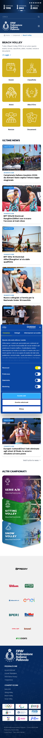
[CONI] (8, 712)
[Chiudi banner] (40, 327)
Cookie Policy (8, 732)
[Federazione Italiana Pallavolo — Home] (12, 26)
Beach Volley (9, 696)
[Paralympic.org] (21, 706)
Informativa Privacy (11, 677)
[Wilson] (14, 586)
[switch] (38, 374)
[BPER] (14, 615)
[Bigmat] (29, 615)
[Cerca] (38, 17)
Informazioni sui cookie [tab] (32, 333)
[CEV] (8, 718)
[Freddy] (21, 569)
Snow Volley (8, 699)
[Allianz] (14, 600)
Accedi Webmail (10, 670)
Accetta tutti (21, 396)
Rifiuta (21, 409)
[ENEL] (29, 600)
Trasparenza (9, 680)
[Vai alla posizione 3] (21, 10)
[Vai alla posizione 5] (24, 10)
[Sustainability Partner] (21, 638)
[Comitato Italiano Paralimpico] (21, 712)
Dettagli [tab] (17, 333)
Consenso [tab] (6, 333)
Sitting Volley (9, 692)
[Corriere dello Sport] (16, 629)
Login (7, 55)
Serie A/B (8, 689)
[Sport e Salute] (35, 706)
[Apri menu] (39, 26)
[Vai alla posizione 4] (23, 10)
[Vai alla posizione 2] (19, 10)
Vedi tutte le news (31, 460)
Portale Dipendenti (11, 673)
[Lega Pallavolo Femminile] (21, 718)
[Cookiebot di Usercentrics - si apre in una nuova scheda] (27, 327)
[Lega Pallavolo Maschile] (35, 718)
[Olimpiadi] (8, 706)
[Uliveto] (29, 586)
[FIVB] (35, 712)
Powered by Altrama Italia (11, 730)
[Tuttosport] (28, 629)
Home (8, 35)
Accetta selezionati (21, 402)
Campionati (16, 35)
